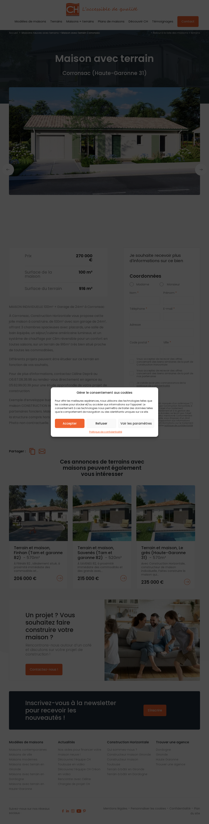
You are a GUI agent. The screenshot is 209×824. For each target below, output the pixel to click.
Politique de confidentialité (105, 432)
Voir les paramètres (136, 423)
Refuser (101, 423)
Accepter (70, 423)
